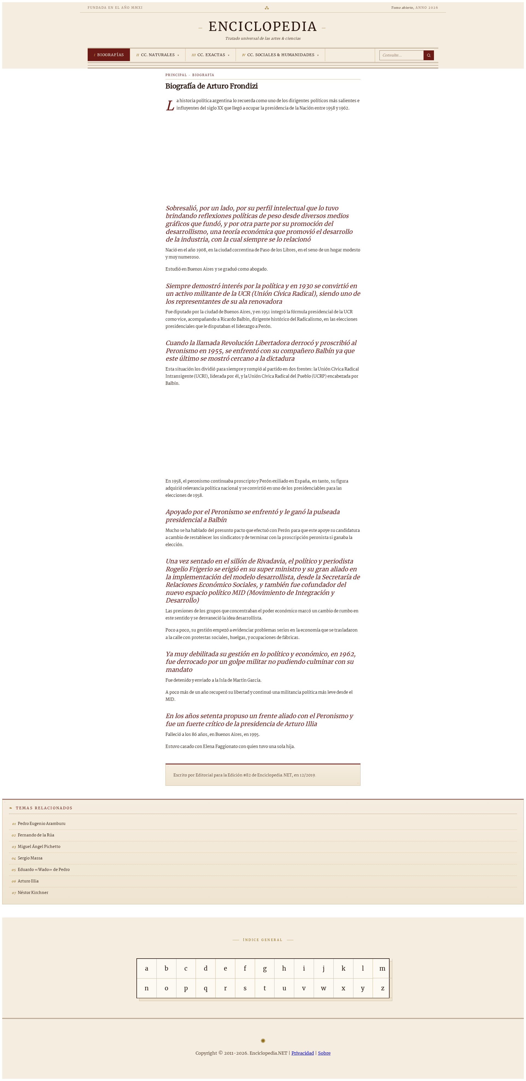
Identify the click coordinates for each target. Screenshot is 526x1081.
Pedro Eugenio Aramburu (41, 824)
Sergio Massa (30, 858)
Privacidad (302, 1053)
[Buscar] (429, 55)
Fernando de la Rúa (36, 835)
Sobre (324, 1053)
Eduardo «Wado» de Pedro (44, 870)
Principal (176, 75)
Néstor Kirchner (33, 893)
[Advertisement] (263, 157)
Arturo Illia (28, 881)
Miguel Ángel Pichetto (39, 847)
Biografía (203, 75)
